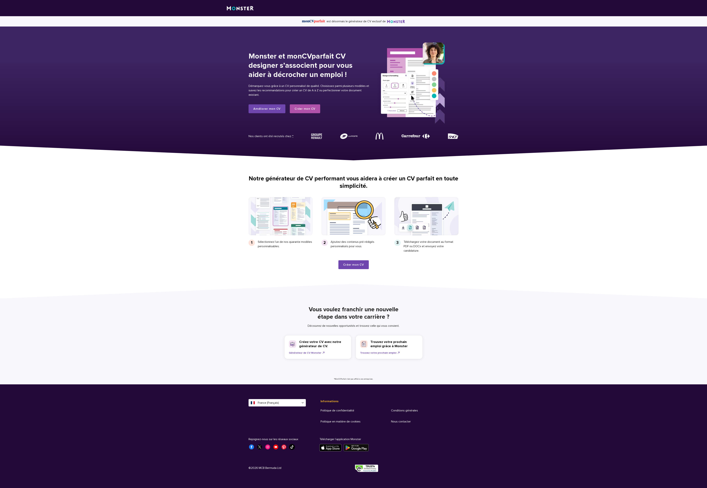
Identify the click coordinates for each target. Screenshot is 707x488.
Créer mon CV (305, 109)
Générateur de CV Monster (305, 352)
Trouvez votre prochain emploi (378, 352)
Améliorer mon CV (267, 109)
